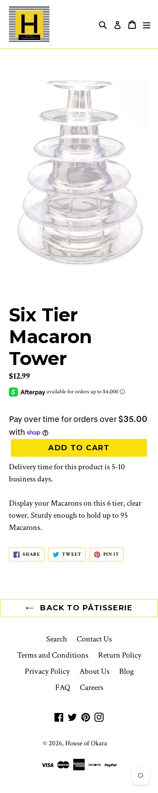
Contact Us (94, 639)
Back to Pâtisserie (85, 607)
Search (56, 639)
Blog (126, 671)
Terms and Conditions (52, 655)
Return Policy (119, 655)
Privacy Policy (47, 671)
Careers (91, 687)
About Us (94, 671)
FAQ (62, 687)
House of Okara (86, 743)
